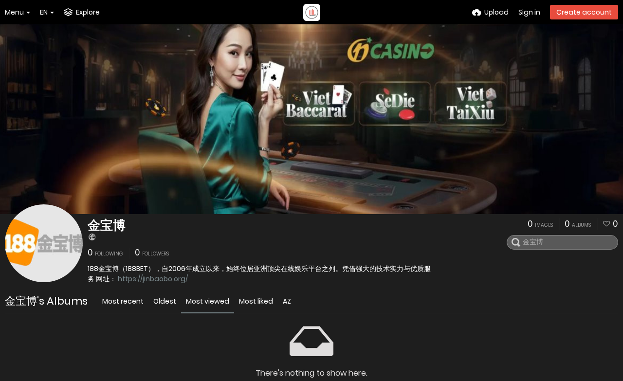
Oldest (164, 301)
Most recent (123, 301)
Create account (584, 12)
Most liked (256, 301)
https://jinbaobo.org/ (153, 279)
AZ (287, 301)
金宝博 (107, 225)
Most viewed (207, 301)
